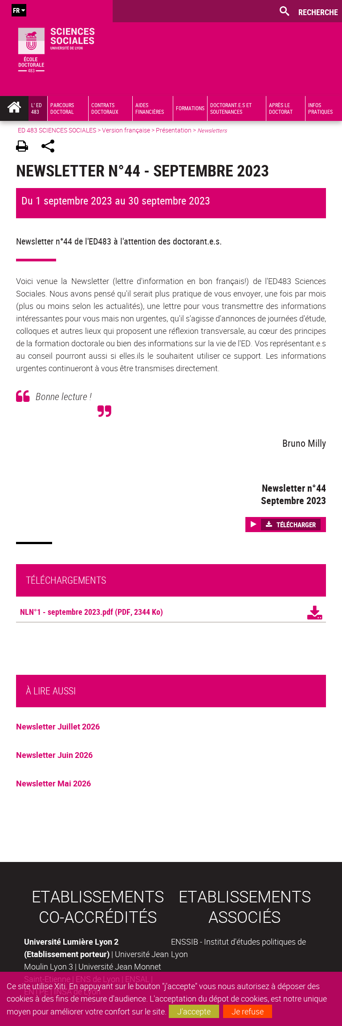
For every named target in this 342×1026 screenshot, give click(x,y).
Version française (126, 130)
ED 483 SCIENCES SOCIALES (57, 130)
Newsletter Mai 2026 (53, 783)
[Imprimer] (25, 147)
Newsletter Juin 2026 (54, 754)
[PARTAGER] (51, 147)
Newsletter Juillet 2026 (58, 726)
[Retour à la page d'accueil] (56, 48)
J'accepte (194, 1011)
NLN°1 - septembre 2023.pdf (66, 611)
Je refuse (248, 1011)
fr (16, 10)
